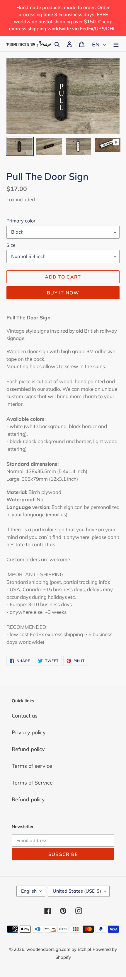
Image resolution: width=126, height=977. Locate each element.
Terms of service (32, 766)
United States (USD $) (77, 891)
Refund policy (28, 749)
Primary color (20, 221)
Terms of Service (32, 782)
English (29, 891)
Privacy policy (29, 732)
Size (11, 245)
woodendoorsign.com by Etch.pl (58, 949)
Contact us (25, 715)
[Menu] (116, 44)
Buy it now (63, 293)
